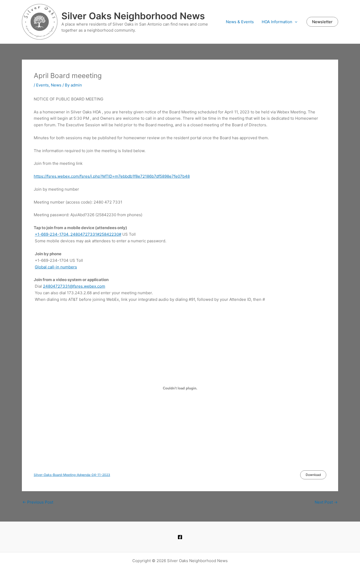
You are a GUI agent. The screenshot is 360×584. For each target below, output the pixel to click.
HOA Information (277, 21)
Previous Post (37, 502)
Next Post (326, 502)
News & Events (240, 21)
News (56, 85)
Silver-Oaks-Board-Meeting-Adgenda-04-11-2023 (72, 475)
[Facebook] (180, 537)
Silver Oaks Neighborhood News (133, 15)
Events (42, 85)
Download (313, 475)
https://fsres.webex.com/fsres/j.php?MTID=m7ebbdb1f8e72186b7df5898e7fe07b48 (112, 176)
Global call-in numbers (56, 266)
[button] (294, 21)
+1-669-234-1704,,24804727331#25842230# (78, 234)
